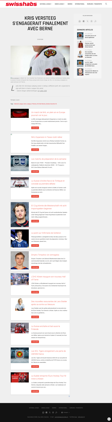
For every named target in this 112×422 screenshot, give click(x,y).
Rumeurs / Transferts (94, 4)
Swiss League (27, 104)
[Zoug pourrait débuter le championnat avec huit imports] (80, 72)
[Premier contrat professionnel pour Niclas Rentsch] (80, 44)
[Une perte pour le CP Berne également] (80, 36)
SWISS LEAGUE (45, 408)
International (79, 4)
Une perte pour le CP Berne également (90, 36)
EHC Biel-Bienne (41, 104)
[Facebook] (83, 21)
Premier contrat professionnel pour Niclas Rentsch (90, 45)
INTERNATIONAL (63, 408)
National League (18, 104)
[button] (106, 4)
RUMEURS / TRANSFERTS (76, 408)
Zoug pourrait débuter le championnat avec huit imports (91, 72)
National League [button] (45, 4)
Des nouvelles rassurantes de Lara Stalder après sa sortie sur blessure (91, 54)
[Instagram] (91, 21)
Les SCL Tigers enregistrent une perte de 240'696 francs (91, 64)
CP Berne (33, 104)
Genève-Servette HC (51, 104)
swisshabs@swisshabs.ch (61, 417)
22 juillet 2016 (42, 91)
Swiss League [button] (59, 4)
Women (70, 4)
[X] (87, 21)
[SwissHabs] (21, 4)
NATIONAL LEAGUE (34, 408)
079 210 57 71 (81, 417)
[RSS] (95, 21)
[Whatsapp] (79, 21)
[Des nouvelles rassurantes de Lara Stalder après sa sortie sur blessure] (80, 54)
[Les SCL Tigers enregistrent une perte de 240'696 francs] (80, 63)
